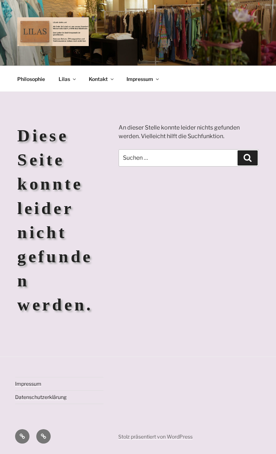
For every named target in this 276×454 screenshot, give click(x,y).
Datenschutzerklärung (40, 397)
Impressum (139, 79)
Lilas (64, 79)
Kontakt (98, 79)
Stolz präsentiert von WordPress (155, 436)
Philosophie (31, 79)
